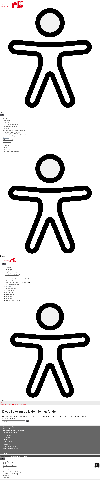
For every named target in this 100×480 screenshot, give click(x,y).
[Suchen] (27, 421)
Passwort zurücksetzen (11, 151)
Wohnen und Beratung (10, 136)
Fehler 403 (6, 150)
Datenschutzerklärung (10, 124)
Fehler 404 (6, 147)
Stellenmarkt (7, 146)
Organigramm (7, 441)
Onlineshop (6, 437)
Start (1, 402)
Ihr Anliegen (7, 120)
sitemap (5, 118)
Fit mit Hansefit (8, 140)
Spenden (6, 477)
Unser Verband (8, 122)
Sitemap (5, 439)
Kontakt (5, 453)
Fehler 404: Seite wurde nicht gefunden (13, 404)
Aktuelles (6, 138)
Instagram (6, 128)
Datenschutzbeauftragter (11, 448)
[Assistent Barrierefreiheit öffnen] (50, 107)
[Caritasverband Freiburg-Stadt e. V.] (9, 261)
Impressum (6, 144)
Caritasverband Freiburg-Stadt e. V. (15, 130)
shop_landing (7, 142)
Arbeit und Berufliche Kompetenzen (15, 134)
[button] (1, 110)
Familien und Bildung (10, 126)
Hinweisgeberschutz (9, 450)
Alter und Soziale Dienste (11, 132)
